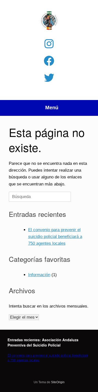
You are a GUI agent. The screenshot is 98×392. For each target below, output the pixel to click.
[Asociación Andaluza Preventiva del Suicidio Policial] (49, 20)
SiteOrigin (58, 382)
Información (39, 274)
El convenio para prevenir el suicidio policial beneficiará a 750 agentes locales (55, 236)
